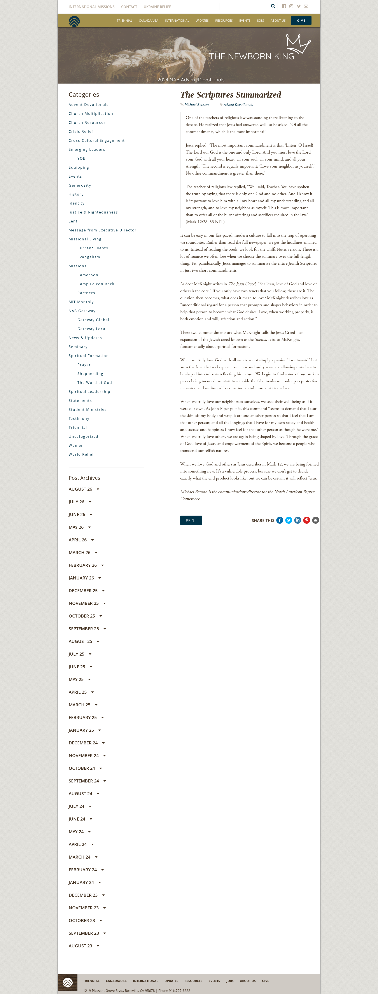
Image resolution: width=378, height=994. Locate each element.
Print (191, 520)
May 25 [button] (77, 679)
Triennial (124, 20)
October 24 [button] (82, 768)
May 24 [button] (77, 832)
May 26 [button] (77, 527)
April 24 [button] (78, 844)
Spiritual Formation (89, 355)
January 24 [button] (82, 882)
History (76, 194)
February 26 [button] (83, 565)
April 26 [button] (78, 540)
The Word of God (94, 382)
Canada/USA (148, 20)
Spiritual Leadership (89, 391)
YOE (81, 158)
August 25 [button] (81, 641)
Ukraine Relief (157, 6)
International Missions (92, 6)
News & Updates (85, 337)
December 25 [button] (84, 590)
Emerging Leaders (87, 149)
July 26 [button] (77, 502)
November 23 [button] (84, 908)
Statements (80, 400)
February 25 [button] (83, 717)
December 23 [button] (84, 895)
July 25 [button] (77, 654)
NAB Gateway (82, 310)
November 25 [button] (84, 603)
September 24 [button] (84, 781)
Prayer (84, 364)
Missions (78, 266)
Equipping (79, 167)
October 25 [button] (82, 616)
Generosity (80, 185)
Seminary (78, 346)
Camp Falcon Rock (95, 284)
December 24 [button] (84, 743)
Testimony (79, 418)
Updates (202, 20)
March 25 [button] (80, 705)
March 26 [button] (80, 552)
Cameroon (87, 275)
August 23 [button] (81, 946)
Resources (224, 20)
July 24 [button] (77, 806)
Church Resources (87, 122)
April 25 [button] (78, 692)
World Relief (81, 454)
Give (301, 20)
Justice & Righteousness (93, 212)
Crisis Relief (81, 131)
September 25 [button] (84, 629)
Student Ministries (88, 409)
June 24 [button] (77, 819)
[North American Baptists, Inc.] (74, 21)
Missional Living (85, 239)
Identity (77, 203)
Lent (73, 221)
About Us (278, 20)
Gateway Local (92, 328)
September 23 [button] (84, 933)
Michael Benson (197, 104)
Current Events (92, 248)
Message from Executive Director (103, 230)
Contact (129, 6)
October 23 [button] (82, 920)
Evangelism (88, 257)
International (177, 20)
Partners (86, 292)
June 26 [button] (77, 514)
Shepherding (90, 373)
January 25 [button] (82, 730)
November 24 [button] (84, 755)
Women (76, 445)
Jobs (260, 20)
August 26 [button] (81, 489)
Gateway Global (93, 319)
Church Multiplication (91, 113)
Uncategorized (83, 436)
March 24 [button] (80, 857)
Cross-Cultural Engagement (97, 140)
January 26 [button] (82, 578)
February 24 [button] (83, 870)
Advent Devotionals (238, 104)
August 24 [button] (81, 793)
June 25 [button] (77, 667)
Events (244, 20)
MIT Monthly (81, 301)
